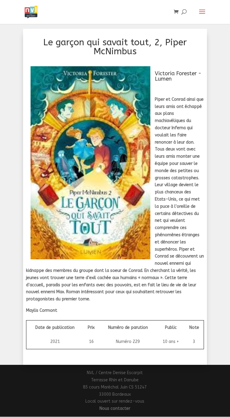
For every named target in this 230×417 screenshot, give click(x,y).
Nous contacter (114, 408)
